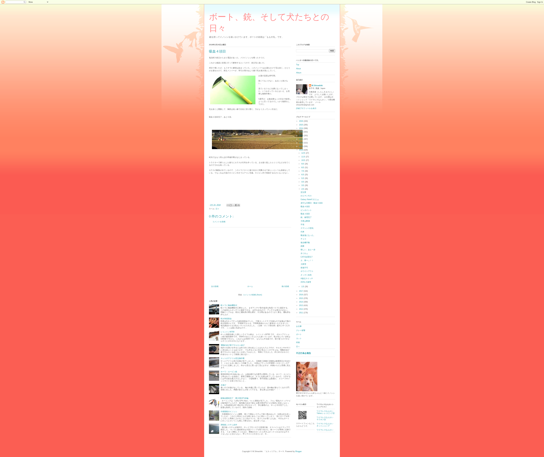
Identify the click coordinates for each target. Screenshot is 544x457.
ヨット (299, 338)
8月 (303, 167)
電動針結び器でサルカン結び (233, 345)
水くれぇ (304, 253)
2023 (301, 132)
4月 (303, 182)
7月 (303, 171)
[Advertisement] (250, 255)
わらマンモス (306, 196)
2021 (301, 139)
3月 (303, 185)
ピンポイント (306, 210)
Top (297, 65)
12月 (303, 153)
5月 (303, 178)
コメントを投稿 (218, 222)
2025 (301, 125)
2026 (301, 121)
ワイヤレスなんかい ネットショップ (326, 425)
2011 (301, 313)
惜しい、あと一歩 (308, 250)
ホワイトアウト (307, 271)
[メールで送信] (228, 205)
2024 (301, 128)
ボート (299, 334)
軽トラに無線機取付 (229, 305)
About (298, 69)
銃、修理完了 (306, 217)
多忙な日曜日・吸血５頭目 (312, 203)
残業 (302, 246)
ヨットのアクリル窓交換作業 (233, 358)
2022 (301, 136)
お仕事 (299, 326)
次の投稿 (214, 286)
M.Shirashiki (317, 85)
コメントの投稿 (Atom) (252, 295)
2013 (301, 305)
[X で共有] (233, 205)
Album (298, 73)
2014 (301, 302)
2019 (301, 146)
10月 (303, 160)
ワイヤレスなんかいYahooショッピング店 (326, 412)
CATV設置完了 (307, 257)
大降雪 (303, 264)
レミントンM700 (227, 332)
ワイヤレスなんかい (325, 430)
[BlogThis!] (230, 205)
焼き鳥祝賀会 (226, 319)
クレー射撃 (300, 330)
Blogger (298, 451)
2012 (301, 309)
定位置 (303, 192)
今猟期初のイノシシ (229, 411)
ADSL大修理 (306, 282)
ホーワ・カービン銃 (229, 372)
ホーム (250, 286)
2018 (301, 150)
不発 (302, 224)
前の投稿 (285, 286)
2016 (301, 295)
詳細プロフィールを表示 (306, 108)
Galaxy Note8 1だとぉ (310, 199)
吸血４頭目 (305, 206)
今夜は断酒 (305, 221)
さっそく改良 (306, 275)
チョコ (303, 239)
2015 (301, 298)
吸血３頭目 (305, 214)
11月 (303, 157)
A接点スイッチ (307, 278)
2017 (301, 291)
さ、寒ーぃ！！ (307, 260)
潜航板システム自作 (229, 425)
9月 (303, 164)
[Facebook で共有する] (236, 205)
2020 (301, 143)
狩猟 (298, 342)
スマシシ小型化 (307, 228)
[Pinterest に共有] (238, 205)
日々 (217, 209)
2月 (303, 189)
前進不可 (304, 268)
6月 (303, 175)
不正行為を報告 (303, 353)
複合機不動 (305, 242)
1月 (303, 286)
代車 (302, 232)
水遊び (223, 385)
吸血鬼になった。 (308, 235)
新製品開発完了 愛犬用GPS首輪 (234, 398)
